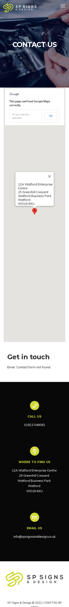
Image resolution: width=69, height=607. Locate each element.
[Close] (49, 176)
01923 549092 (34, 425)
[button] (34, 211)
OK (50, 115)
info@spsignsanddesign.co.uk (34, 536)
